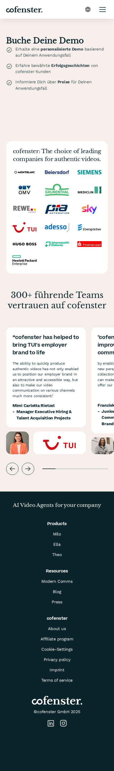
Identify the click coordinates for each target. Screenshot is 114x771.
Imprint (57, 670)
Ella (57, 544)
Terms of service (57, 680)
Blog (57, 591)
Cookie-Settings (57, 649)
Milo (57, 534)
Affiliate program (57, 639)
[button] (88, 9)
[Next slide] (28, 469)
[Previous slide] (12, 469)
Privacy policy (57, 659)
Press (57, 602)
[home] (24, 9)
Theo (57, 554)
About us (57, 628)
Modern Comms (56, 581)
